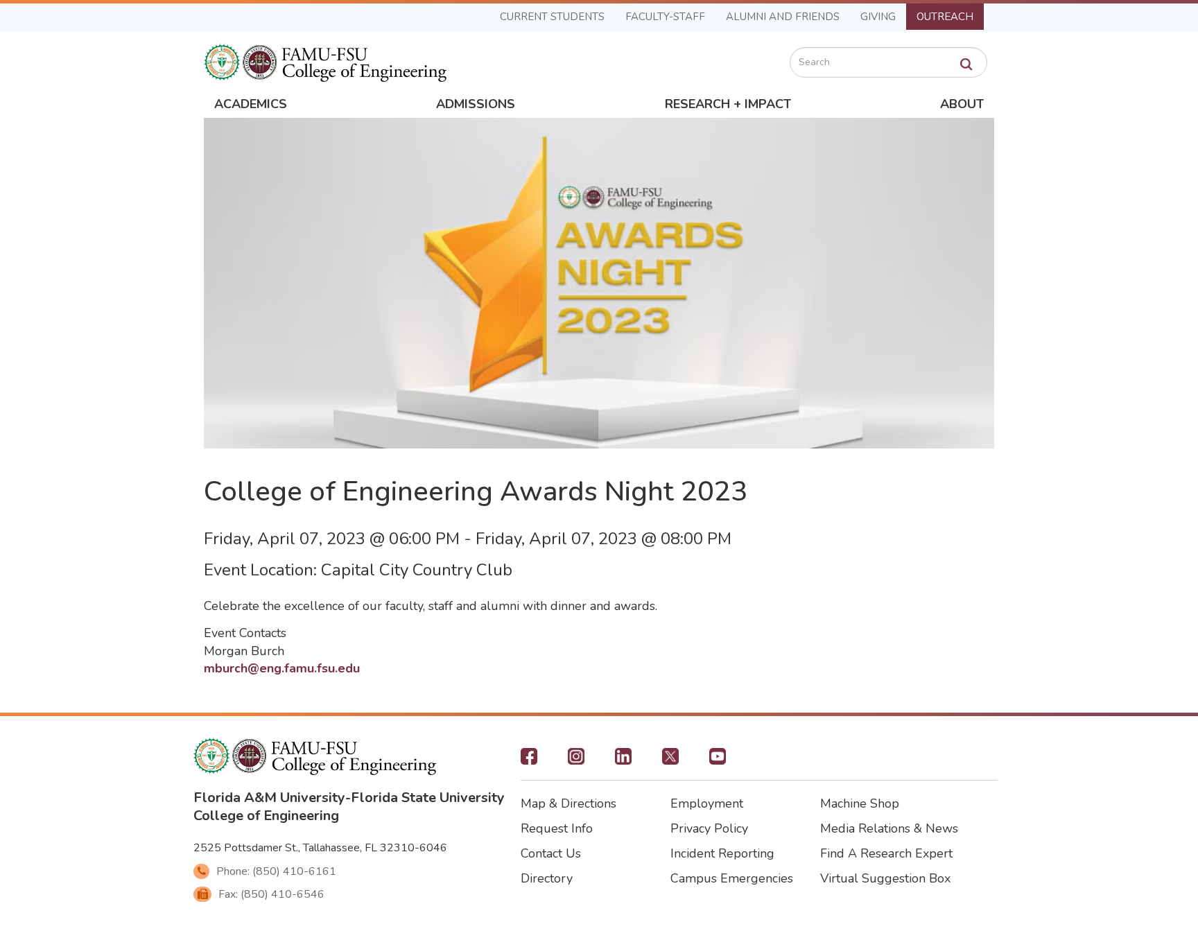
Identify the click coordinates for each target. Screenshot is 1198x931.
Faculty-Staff (665, 17)
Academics (250, 104)
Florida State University (428, 797)
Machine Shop (859, 803)
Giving (878, 17)
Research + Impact (728, 104)
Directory (547, 878)
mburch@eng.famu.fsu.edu (282, 668)
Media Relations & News (889, 828)
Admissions (475, 104)
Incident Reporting (722, 853)
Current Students (552, 17)
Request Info (557, 828)
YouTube (717, 760)
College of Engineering (266, 815)
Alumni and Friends (783, 17)
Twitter (670, 760)
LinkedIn (623, 760)
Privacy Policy (709, 828)
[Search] (966, 64)
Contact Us (551, 853)
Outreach (945, 17)
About (962, 104)
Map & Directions (568, 803)
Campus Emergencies (731, 878)
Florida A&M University (269, 797)
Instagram (576, 760)
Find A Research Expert (886, 853)
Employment (706, 803)
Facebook (529, 760)
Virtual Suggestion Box (885, 878)
